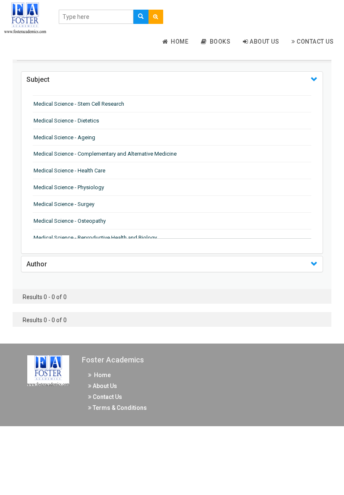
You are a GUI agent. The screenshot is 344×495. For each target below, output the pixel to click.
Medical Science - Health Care (69, 170)
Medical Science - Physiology (69, 187)
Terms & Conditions (119, 407)
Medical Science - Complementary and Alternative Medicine (105, 154)
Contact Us (314, 41)
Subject (38, 79)
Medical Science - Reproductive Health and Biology (95, 237)
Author (36, 264)
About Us (263, 41)
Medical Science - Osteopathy (70, 221)
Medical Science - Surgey (64, 204)
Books (219, 41)
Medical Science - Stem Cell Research (79, 104)
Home (178, 41)
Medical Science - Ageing (64, 137)
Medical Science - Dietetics (66, 120)
